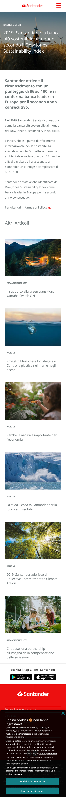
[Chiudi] (63, 713)
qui (16, 770)
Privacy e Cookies (48, 753)
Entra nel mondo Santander (20, 709)
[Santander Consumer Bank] (32, 5)
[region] (33, 753)
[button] (59, 6)
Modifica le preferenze (32, 781)
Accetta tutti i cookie (32, 791)
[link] (33, 5)
